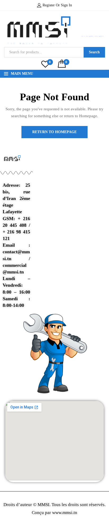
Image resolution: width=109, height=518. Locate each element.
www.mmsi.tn (64, 512)
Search (94, 52)
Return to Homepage (54, 132)
